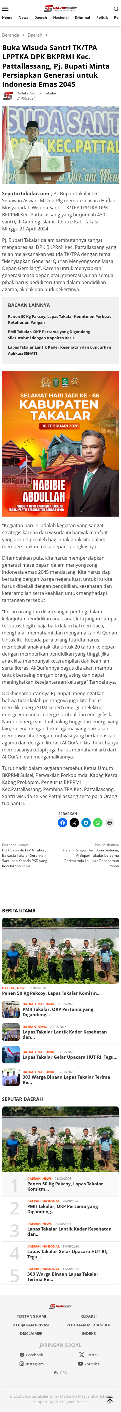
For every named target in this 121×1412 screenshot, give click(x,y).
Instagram (35, 1364)
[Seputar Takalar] (60, 8)
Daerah (8, 988)
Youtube (92, 1364)
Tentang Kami (31, 1316)
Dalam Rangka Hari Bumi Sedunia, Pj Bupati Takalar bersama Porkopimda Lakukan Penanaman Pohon (91, 855)
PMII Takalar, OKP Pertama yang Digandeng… (58, 1012)
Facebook (34, 1354)
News (21, 988)
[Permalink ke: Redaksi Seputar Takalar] (8, 95)
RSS (63, 1372)
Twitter (92, 1354)
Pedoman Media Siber (88, 1325)
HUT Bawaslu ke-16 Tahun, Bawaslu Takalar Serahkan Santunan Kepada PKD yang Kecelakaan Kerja (24, 855)
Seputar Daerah (22, 1099)
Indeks (89, 1333)
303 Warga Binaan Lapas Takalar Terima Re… (66, 1079)
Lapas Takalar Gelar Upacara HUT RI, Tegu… (70, 1057)
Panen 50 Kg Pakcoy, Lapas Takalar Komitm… (51, 993)
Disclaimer (31, 1333)
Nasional (46, 1004)
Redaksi (88, 1316)
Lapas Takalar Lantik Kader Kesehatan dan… (65, 1034)
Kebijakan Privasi (31, 1325)
